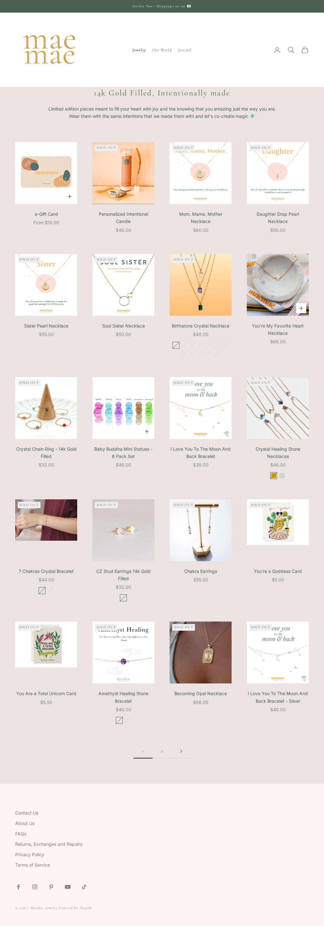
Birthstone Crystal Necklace (200, 325)
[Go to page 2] (180, 751)
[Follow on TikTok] (84, 887)
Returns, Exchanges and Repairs (48, 844)
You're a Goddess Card (278, 571)
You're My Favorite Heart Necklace (278, 329)
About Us (24, 823)
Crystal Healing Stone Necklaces (278, 452)
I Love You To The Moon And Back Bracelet (201, 452)
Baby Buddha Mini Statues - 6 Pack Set (123, 452)
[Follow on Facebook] (18, 887)
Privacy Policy (29, 854)
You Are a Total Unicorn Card (46, 693)
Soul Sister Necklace (123, 325)
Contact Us (26, 812)
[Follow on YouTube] (68, 887)
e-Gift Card (46, 214)
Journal (184, 50)
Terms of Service (32, 865)
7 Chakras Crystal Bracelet (46, 571)
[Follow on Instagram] (35, 887)
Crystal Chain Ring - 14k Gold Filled (46, 452)
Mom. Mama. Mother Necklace (200, 217)
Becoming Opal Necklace (200, 693)
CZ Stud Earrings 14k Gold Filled (123, 574)
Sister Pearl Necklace (46, 325)
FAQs (20, 833)
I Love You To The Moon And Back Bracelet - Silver (278, 697)
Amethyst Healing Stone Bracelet (123, 697)
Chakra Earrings (200, 571)
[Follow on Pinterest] (51, 887)
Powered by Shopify (75, 908)
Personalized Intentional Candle (123, 217)
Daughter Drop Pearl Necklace (278, 217)
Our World (162, 50)
